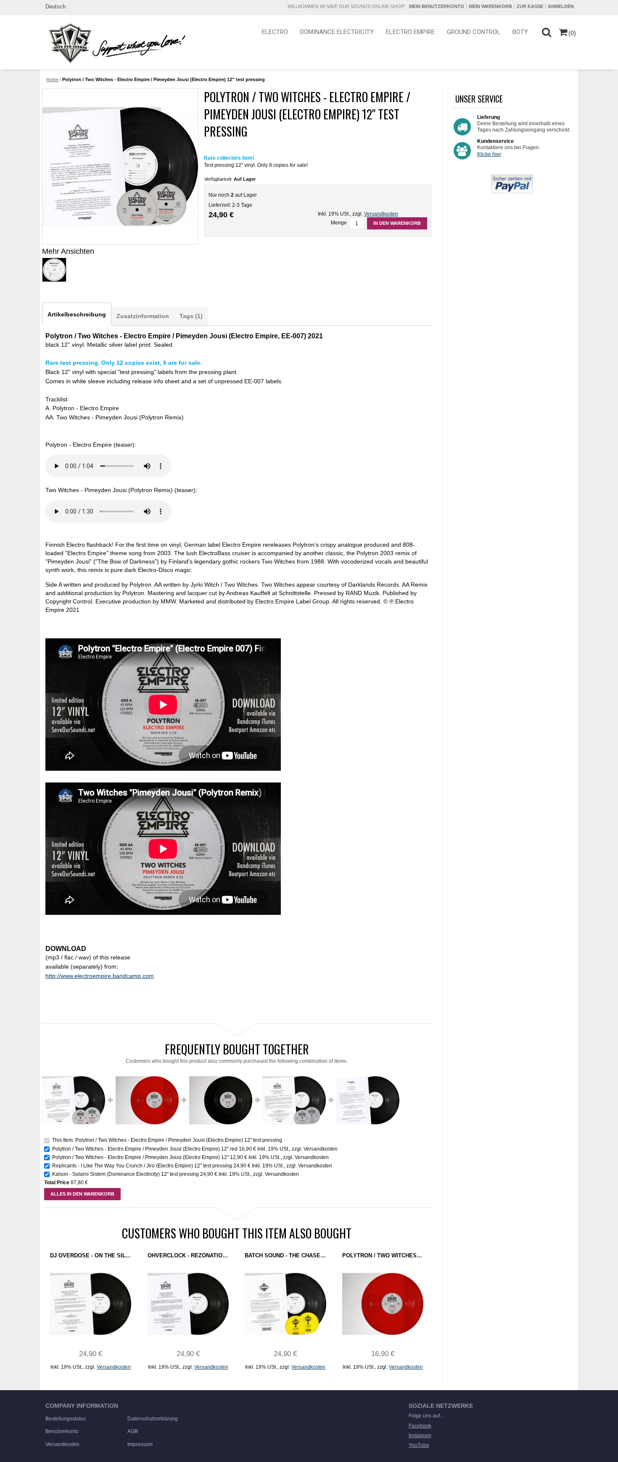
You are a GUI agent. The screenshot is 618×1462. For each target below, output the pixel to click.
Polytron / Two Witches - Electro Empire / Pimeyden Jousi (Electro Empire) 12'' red (145, 1149)
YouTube (419, 1445)
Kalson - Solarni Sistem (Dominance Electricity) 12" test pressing (125, 1174)
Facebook (420, 1426)
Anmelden (561, 6)
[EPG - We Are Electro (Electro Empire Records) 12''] (120, 166)
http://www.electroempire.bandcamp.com (99, 975)
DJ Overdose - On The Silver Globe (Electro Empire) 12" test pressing (90, 1255)
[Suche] (546, 31)
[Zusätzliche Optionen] (512, 178)
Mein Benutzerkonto (436, 6)
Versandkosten (381, 214)
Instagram (420, 1435)
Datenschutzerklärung (152, 1419)
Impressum (140, 1444)
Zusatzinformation (142, 316)
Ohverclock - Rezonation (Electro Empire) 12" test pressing (188, 1255)
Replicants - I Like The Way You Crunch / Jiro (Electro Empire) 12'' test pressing (142, 1166)
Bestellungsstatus (65, 1419)
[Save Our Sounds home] (115, 43)
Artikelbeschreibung (77, 314)
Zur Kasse (530, 6)
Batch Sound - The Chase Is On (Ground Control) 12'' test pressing (285, 1255)
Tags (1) (191, 316)
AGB (132, 1431)
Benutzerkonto (62, 1431)
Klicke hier (489, 154)
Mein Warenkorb (490, 6)
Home (52, 79)
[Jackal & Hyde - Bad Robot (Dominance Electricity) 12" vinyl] (367, 1072)
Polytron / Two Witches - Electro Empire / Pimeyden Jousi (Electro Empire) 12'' (141, 1157)
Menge (339, 223)
